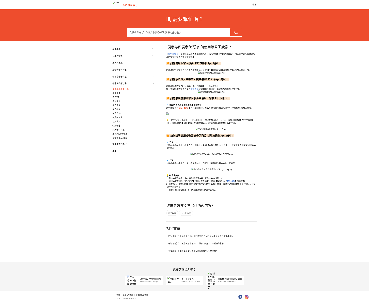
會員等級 (195, 89)
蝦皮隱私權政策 (142, 295)
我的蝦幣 (231, 181)
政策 (118, 295)
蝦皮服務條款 (128, 295)
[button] (133, 48)
